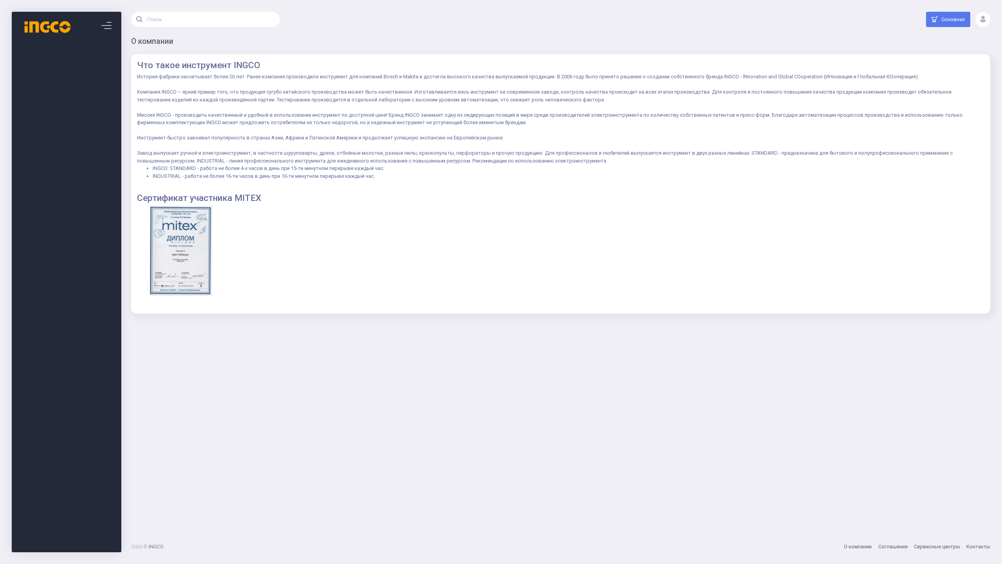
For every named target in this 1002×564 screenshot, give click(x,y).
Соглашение (893, 547)
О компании (858, 547)
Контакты (978, 547)
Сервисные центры (937, 547)
